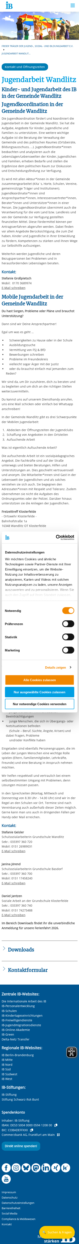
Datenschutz (9, 1197)
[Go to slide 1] (38, 35)
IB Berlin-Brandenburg (18, 1055)
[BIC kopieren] (31, 1130)
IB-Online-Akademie (16, 1030)
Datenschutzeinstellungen (18, 1203)
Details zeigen (55, 667)
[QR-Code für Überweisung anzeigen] (58, 1134)
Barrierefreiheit (11, 1208)
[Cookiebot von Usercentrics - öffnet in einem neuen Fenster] (56, 537)
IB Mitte (7, 1060)
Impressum (9, 1192)
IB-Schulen (9, 1011)
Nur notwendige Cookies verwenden (39, 704)
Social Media (9, 1213)
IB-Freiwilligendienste (17, 1020)
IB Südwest (9, 1074)
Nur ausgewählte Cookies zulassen (39, 692)
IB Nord (7, 1065)
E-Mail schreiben (13, 287)
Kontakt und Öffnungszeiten (25, 67)
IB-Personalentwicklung (18, 1006)
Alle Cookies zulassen (39, 680)
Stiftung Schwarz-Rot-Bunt (20, 1099)
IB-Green (8, 1034)
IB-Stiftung (9, 1095)
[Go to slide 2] (42, 35)
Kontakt (7, 1224)
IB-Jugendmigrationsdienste (21, 1025)
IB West (7, 1079)
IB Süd (6, 1069)
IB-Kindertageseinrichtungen (22, 1015)
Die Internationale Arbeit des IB (24, 1001)
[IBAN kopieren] (55, 1125)
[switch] (68, 623)
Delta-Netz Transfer (15, 1039)
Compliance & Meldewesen (18, 1219)
